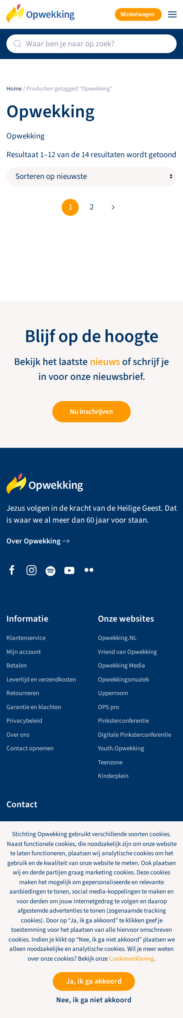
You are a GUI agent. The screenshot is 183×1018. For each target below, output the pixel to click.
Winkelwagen (137, 14)
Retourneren (22, 693)
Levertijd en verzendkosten (41, 679)
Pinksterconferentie (123, 720)
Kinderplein (113, 776)
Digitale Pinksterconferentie (134, 734)
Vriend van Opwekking (127, 652)
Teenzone (110, 762)
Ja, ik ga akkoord (94, 981)
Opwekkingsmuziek (123, 679)
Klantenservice (26, 637)
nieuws (105, 362)
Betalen (16, 665)
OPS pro (108, 707)
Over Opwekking (33, 541)
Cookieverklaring (131, 958)
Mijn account (23, 652)
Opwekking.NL (117, 637)
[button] (172, 14)
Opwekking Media (121, 665)
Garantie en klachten (33, 707)
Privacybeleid (24, 720)
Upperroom (113, 693)
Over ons (17, 734)
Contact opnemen (30, 748)
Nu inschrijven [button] (91, 412)
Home (14, 89)
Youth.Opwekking (121, 748)
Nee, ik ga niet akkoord (94, 1000)
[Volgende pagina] (112, 207)
